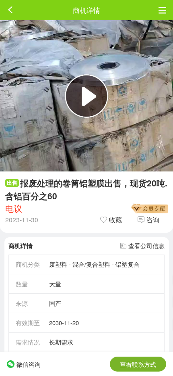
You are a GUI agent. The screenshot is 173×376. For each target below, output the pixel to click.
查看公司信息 (146, 245)
